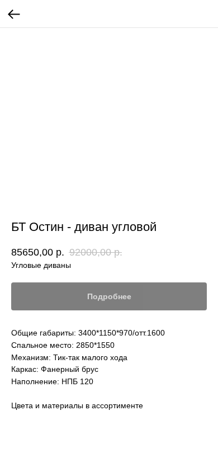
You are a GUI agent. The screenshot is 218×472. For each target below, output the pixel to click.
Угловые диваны (41, 265)
